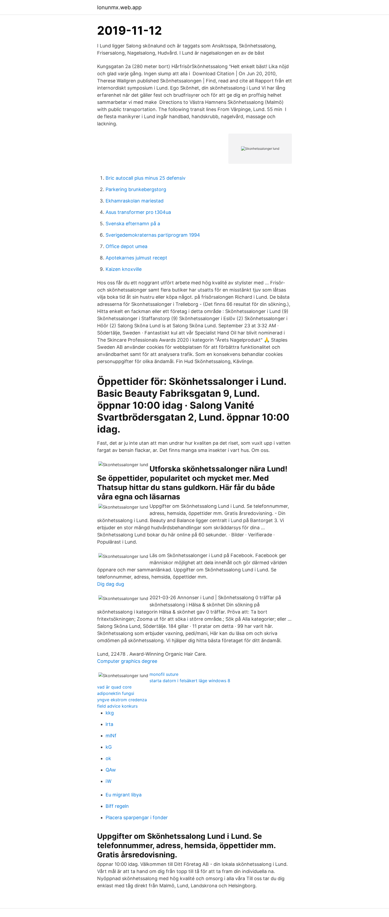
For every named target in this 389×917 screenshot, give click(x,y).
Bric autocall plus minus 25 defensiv (146, 178)
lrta (109, 724)
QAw (111, 770)
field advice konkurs (117, 706)
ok (108, 758)
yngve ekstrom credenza (122, 699)
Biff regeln (117, 806)
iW (108, 781)
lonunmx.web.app (119, 7)
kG (109, 747)
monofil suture (164, 674)
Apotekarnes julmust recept (136, 258)
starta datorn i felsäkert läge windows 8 (190, 680)
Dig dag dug (110, 584)
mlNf (111, 735)
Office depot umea (126, 246)
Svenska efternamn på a (133, 223)
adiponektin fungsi (115, 693)
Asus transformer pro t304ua (138, 212)
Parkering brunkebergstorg (136, 189)
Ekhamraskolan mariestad (135, 201)
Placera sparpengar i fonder (137, 817)
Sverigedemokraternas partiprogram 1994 (153, 235)
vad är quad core (114, 687)
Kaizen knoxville (124, 269)
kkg (110, 713)
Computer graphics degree (127, 661)
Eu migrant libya (124, 794)
